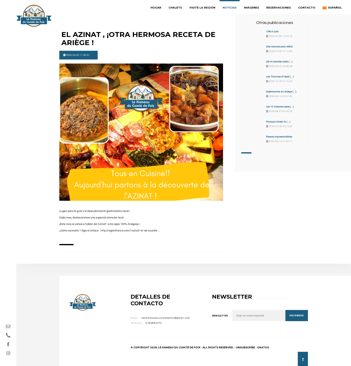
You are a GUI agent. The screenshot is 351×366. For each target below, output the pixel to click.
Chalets (175, 7)
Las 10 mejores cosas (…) (280, 106)
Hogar (156, 7)
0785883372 (154, 323)
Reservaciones (278, 7)
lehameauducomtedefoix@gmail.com (166, 318)
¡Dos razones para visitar (279, 46)
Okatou (263, 347)
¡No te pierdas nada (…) (279, 61)
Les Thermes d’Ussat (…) (280, 76)
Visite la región (202, 7)
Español (334, 7)
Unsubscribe (245, 347)
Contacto (306, 7)
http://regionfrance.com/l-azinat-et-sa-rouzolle (129, 230)
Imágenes (251, 7)
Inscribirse (296, 315)
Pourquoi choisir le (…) (278, 121)
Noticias (230, 7)
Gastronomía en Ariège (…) (281, 91)
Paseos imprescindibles (279, 136)
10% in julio (272, 31)
